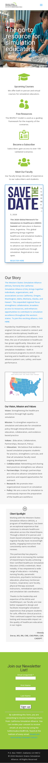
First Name (26, 685)
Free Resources (24, 114)
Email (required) (26, 674)
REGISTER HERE (17, 260)
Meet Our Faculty (24, 172)
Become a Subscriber (24, 144)
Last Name (26, 695)
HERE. (7, 321)
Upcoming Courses (24, 86)
